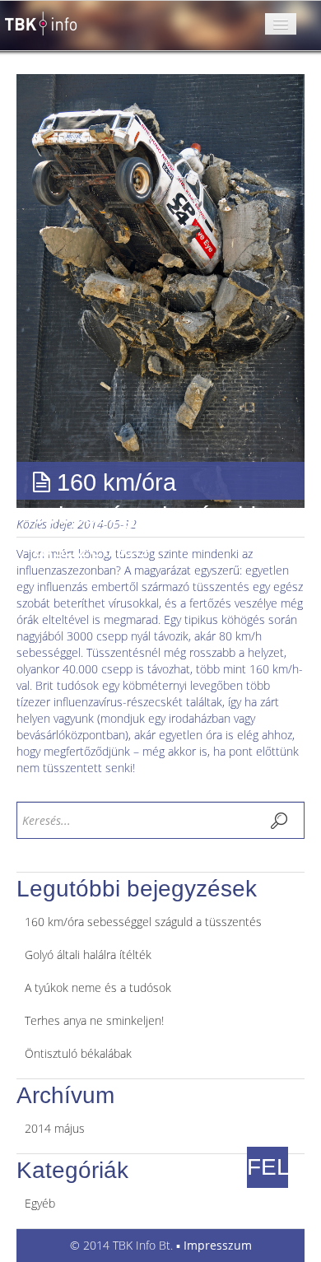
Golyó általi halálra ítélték (88, 954)
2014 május (55, 1128)
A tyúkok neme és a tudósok (98, 987)
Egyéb (40, 1203)
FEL (267, 1167)
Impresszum (218, 1245)
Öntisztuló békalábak (78, 1053)
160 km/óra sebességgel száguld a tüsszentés (143, 921)
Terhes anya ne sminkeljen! (94, 1020)
